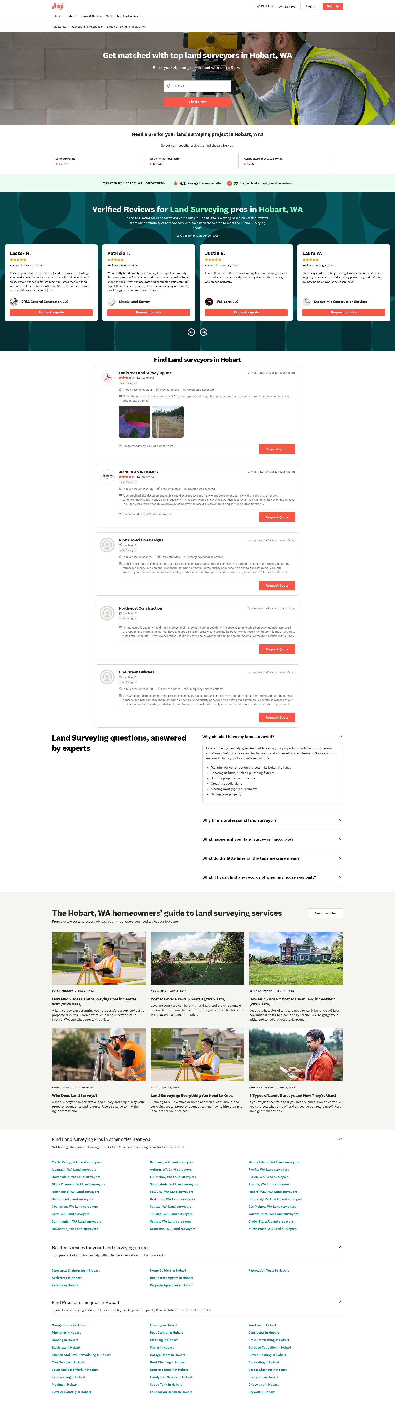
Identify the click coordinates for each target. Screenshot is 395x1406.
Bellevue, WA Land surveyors (172, 1162)
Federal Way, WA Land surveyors (272, 1192)
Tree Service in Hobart (68, 1362)
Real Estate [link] (59, 26)
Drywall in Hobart (261, 1392)
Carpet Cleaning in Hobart (267, 1369)
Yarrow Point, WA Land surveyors (273, 1214)
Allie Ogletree (260, 991)
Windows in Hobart (262, 1325)
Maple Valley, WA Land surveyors (77, 1162)
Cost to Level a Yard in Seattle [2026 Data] (188, 999)
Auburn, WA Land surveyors (171, 1169)
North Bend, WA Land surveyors (75, 1192)
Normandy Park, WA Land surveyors (275, 1199)
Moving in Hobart (64, 1384)
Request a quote (51, 312)
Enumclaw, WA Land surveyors (173, 1177)
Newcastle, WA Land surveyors (75, 1229)
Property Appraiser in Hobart (171, 1285)
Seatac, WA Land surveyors (170, 1221)
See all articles (325, 913)
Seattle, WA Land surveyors (170, 1206)
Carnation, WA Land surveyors (172, 1229)
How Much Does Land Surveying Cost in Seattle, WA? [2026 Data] (94, 1001)
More (109, 16)
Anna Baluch (62, 1087)
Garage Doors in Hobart (69, 1325)
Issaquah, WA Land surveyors (74, 1169)
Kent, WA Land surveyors (70, 1214)
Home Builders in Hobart (168, 1270)
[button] (134, 422)
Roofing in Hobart (65, 1340)
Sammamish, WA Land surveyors (76, 1221)
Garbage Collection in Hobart (269, 1347)
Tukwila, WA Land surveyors (171, 1214)
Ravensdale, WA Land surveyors (76, 1177)
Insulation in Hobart (263, 1377)
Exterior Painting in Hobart (71, 1392)
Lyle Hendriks (62, 991)
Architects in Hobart (67, 1278)
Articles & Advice (127, 16)
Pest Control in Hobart (166, 1332)
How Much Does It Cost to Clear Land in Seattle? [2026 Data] (292, 1001)
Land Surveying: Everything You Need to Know (192, 1095)
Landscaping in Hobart (68, 1377)
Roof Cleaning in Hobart (168, 1362)
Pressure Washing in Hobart (268, 1340)
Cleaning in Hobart (164, 1340)
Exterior (72, 16)
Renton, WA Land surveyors (72, 1199)
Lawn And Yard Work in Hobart (75, 1369)
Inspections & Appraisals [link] (87, 26)
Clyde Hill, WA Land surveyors (271, 1221)
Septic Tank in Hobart (166, 1384)
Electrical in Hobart (66, 1347)
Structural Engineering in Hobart (76, 1270)
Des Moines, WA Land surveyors (272, 1206)
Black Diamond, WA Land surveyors (78, 1184)
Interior (58, 16)
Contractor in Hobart (263, 1332)
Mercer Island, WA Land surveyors (273, 1162)
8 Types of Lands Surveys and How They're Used (292, 1095)
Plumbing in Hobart (66, 1332)
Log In (310, 6)
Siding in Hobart (162, 1347)
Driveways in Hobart (263, 1384)
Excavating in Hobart (263, 1362)
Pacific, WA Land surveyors (268, 1169)
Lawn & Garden (92, 16)
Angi (154, 1087)
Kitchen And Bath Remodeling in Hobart (81, 1355)
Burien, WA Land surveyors (268, 1177)
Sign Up (333, 6)
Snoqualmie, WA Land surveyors (174, 1184)
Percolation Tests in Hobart (268, 1270)
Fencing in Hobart (65, 1285)
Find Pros (197, 101)
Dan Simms (158, 991)
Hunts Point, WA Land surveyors (272, 1229)
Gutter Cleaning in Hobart (267, 1355)
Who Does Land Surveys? (74, 1095)
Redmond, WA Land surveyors (172, 1199)
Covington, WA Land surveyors (75, 1206)
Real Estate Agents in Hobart (171, 1278)
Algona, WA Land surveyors (269, 1184)
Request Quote (277, 449)
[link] (14, 302)
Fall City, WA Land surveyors (171, 1192)
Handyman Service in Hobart (171, 1377)
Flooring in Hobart (163, 1325)
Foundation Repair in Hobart (171, 1392)
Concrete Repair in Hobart (169, 1369)
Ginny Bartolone (262, 1087)
